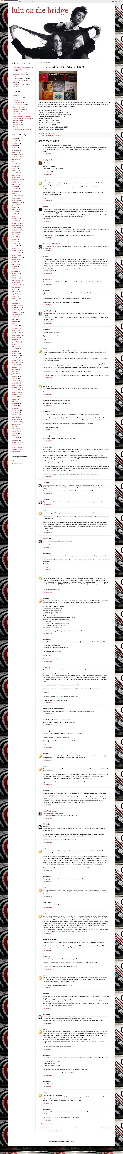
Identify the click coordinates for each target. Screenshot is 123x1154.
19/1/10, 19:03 (47, 532)
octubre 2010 (16, 337)
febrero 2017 (15, 173)
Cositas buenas (49, 135)
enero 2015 (15, 221)
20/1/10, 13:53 (47, 713)
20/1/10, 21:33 (47, 870)
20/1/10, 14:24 (47, 760)
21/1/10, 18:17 (47, 950)
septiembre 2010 (17, 339)
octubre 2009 (16, 365)
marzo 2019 (15, 141)
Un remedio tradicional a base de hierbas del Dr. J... (23, 68)
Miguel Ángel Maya (48, 311)
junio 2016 (15, 184)
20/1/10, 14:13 (47, 747)
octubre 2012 (16, 282)
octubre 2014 (16, 227)
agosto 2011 (15, 314)
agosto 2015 (15, 205)
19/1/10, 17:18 (47, 394)
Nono (44, 598)
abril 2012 (14, 296)
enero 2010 (15, 358)
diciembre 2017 (16, 154)
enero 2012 (15, 303)
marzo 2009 (15, 380)
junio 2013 (15, 264)
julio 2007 (14, 426)
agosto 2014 (15, 232)
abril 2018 (14, 147)
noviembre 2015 (16, 198)
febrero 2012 (15, 301)
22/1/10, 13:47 (47, 1086)
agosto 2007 (15, 424)
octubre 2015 (16, 200)
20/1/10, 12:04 (47, 633)
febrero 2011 (15, 328)
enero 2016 (15, 193)
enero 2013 (15, 275)
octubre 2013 (16, 255)
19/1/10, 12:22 (47, 221)
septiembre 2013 (17, 257)
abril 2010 (14, 351)
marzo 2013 (15, 271)
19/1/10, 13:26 (47, 251)
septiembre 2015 (17, 202)
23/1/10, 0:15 (47, 1120)
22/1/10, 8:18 (47, 1023)
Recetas (15, 122)
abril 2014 (14, 241)
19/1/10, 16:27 (47, 342)
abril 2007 (14, 433)
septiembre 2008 (17, 394)
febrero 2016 (15, 191)
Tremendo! (16, 78)
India (44, 206)
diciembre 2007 (16, 415)
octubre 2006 (16, 447)
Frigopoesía (16, 111)
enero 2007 (15, 440)
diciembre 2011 (16, 305)
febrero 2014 (15, 246)
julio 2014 (14, 234)
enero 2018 (15, 152)
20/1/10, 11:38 (47, 592)
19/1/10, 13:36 (47, 273)
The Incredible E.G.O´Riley (51, 244)
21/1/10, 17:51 (47, 933)
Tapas (15, 127)
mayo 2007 (15, 431)
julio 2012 (14, 289)
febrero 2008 (15, 410)
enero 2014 (15, 248)
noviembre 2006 (16, 444)
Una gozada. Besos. (19, 84)
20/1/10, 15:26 (47, 784)
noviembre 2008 (16, 390)
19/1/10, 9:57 (47, 154)
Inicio (76, 1128)
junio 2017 (15, 164)
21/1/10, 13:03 (47, 896)
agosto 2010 (15, 342)
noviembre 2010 (16, 335)
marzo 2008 (15, 408)
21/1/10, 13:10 (47, 907)
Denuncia (16, 100)
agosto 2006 (15, 451)
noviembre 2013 (16, 253)
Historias (16, 114)
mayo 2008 (15, 403)
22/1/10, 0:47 (47, 987)
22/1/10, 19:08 (47, 1103)
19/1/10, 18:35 (47, 476)
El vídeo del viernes (19, 104)
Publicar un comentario (48, 1124)
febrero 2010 (15, 355)
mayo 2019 (15, 138)
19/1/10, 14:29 (47, 284)
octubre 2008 (16, 392)
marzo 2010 (15, 353)
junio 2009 (15, 374)
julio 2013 (14, 262)
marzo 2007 (15, 435)
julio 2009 (14, 371)
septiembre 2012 (17, 285)
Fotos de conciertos (19, 109)
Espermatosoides (18, 107)
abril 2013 (14, 269)
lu (43, 180)
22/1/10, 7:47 (47, 1008)
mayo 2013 (15, 266)
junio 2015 (15, 209)
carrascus (46, 279)
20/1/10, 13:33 (47, 702)
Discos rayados (57, 135)
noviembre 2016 (16, 175)
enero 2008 (15, 413)
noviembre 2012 (16, 280)
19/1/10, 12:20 (47, 200)
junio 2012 (15, 291)
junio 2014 (15, 237)
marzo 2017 (15, 170)
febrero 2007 (15, 438)
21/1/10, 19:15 (47, 969)
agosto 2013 (15, 259)
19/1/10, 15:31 (47, 305)
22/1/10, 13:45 (47, 1075)
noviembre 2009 (16, 362)
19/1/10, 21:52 (47, 547)
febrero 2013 (15, 273)
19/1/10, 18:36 (47, 493)
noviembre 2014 (16, 225)
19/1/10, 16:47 (47, 377)
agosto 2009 (15, 369)
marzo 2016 (15, 189)
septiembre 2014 (17, 230)
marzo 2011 (15, 326)
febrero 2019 (15, 143)
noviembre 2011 (16, 307)
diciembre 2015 (16, 195)
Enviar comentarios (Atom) (55, 1131)
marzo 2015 (15, 216)
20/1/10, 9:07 (47, 569)
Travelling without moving (21, 129)
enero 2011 (15, 330)
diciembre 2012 (16, 278)
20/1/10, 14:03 (47, 725)
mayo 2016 (15, 186)
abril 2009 (14, 378)
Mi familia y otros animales (21, 116)
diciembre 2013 (16, 250)
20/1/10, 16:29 (47, 805)
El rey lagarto (47, 160)
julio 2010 (14, 344)
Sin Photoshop (17, 124)
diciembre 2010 (16, 333)
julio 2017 (14, 161)
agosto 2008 (15, 396)
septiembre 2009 (17, 367)
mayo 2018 (15, 145)
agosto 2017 (15, 159)
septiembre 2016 (17, 179)
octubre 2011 (16, 310)
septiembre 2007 (17, 422)
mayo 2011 (15, 321)
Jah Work (45, 538)
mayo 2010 (15, 349)
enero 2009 (15, 385)
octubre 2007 (16, 419)
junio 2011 (15, 319)
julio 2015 (14, 207)
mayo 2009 (15, 376)
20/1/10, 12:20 (47, 661)
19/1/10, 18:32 (47, 441)
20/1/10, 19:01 (47, 818)
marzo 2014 (15, 243)
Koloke (45, 482)
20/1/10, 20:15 (47, 842)
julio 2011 (14, 317)
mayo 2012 (15, 294)
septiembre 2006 (17, 449)
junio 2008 (15, 401)
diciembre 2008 (16, 387)
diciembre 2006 (16, 442)
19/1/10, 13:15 (47, 238)
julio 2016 (14, 182)
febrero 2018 (15, 150)
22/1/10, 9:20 (47, 1049)
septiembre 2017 (17, 157)
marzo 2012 (15, 298)
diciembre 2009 (16, 360)
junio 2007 (15, 428)
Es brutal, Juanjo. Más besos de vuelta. (22, 81)
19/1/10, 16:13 (47, 323)
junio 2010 (15, 346)
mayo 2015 (15, 212)
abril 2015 (14, 214)
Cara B (15, 95)
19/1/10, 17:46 (47, 405)
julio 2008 (14, 399)
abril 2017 (14, 168)
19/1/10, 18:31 (47, 430)
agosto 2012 (15, 287)
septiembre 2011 (17, 312)
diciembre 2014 (16, 223)
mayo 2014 (15, 239)
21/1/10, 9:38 (47, 881)
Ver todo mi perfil (17, 463)
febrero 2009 (15, 383)
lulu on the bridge (40, 11)
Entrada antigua (106, 1128)
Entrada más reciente (45, 1128)
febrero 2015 (15, 218)
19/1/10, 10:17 (47, 174)
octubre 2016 (16, 177)
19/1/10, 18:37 (47, 504)
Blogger (72, 1141)
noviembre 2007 (16, 417)
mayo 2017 (15, 166)
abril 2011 (14, 323)
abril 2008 (14, 406)
